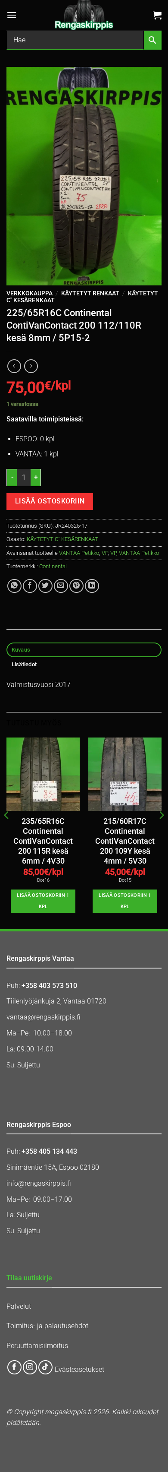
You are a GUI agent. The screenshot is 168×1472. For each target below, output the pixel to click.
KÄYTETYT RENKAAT (90, 293)
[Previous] (7, 833)
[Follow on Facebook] (14, 1367)
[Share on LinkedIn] (92, 586)
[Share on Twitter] (45, 586)
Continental (53, 566)
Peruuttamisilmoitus (37, 1346)
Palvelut (18, 1306)
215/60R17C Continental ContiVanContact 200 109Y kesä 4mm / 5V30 (125, 841)
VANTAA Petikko (79, 553)
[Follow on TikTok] (45, 1367)
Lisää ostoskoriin (50, 501)
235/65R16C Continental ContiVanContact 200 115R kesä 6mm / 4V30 (43, 841)
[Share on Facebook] (30, 586)
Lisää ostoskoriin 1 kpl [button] (43, 901)
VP (105, 553)
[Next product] (14, 366)
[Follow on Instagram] (30, 1367)
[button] (11, 14)
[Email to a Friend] (61, 586)
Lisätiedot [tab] (24, 664)
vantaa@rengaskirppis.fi (43, 1017)
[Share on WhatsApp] (14, 586)
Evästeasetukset (79, 1370)
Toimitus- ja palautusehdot (47, 1326)
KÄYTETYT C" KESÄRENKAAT (62, 539)
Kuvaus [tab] (21, 649)
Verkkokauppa (29, 293)
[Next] (161, 833)
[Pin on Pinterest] (76, 586)
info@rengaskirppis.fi (38, 1183)
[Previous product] (30, 366)
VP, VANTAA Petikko (134, 553)
